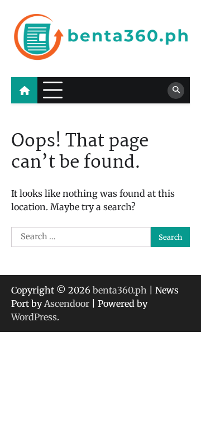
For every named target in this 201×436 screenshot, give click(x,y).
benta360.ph (120, 290)
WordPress (34, 317)
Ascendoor (66, 303)
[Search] (176, 90)
